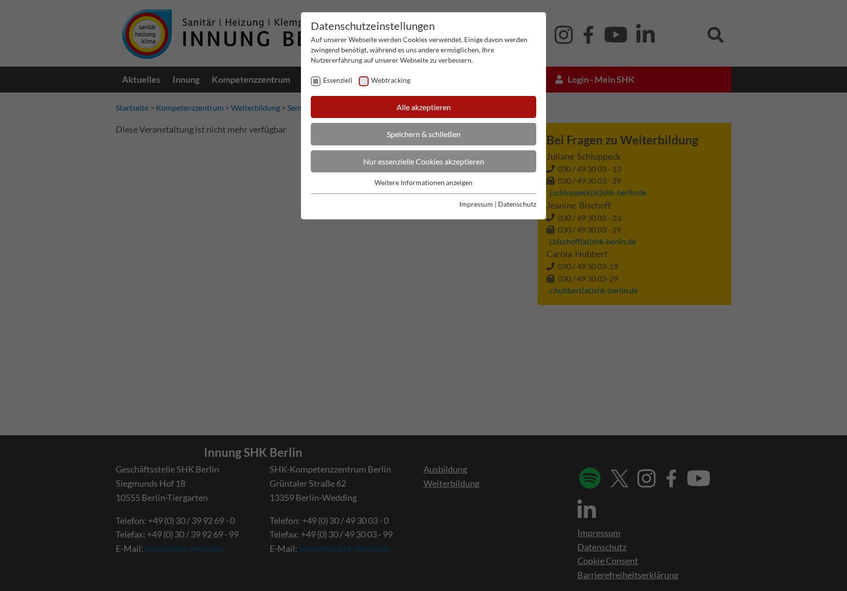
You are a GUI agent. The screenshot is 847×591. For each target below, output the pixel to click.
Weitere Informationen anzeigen (423, 182)
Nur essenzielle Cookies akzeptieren (423, 161)
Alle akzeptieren (424, 107)
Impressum (476, 204)
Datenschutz (517, 204)
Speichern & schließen (424, 134)
